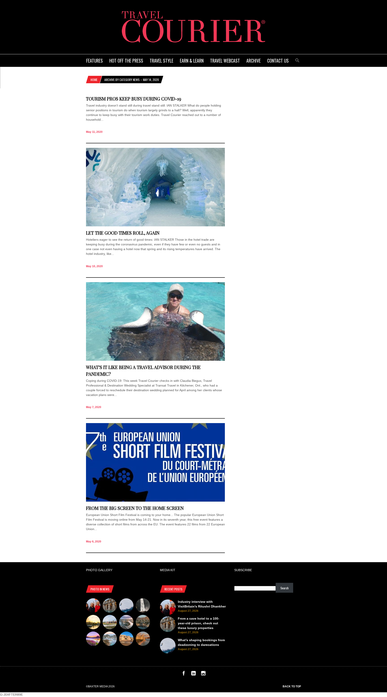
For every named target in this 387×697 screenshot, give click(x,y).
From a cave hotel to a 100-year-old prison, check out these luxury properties (198, 623)
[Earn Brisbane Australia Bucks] (126, 623)
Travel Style (161, 60)
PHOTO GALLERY (99, 570)
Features (94, 60)
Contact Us (278, 60)
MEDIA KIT (167, 570)
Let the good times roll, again (122, 233)
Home (93, 79)
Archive (253, 60)
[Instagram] (203, 674)
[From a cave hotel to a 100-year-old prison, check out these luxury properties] (110, 606)
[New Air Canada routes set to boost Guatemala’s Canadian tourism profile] (93, 639)
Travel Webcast (225, 60)
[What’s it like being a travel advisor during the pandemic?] (155, 359)
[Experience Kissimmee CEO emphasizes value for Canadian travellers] (110, 623)
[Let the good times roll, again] (155, 225)
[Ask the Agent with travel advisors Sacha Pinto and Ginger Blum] (143, 606)
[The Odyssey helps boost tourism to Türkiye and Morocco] (126, 639)
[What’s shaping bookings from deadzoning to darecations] (126, 606)
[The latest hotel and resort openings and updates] (143, 623)
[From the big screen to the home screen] (155, 500)
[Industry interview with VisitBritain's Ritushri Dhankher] (93, 606)
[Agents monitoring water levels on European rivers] (93, 623)
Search (284, 588)
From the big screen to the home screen (135, 508)
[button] (297, 60)
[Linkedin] (193, 674)
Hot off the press (126, 60)
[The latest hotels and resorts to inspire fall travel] (143, 639)
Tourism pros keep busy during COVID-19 (133, 99)
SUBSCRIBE (243, 570)
